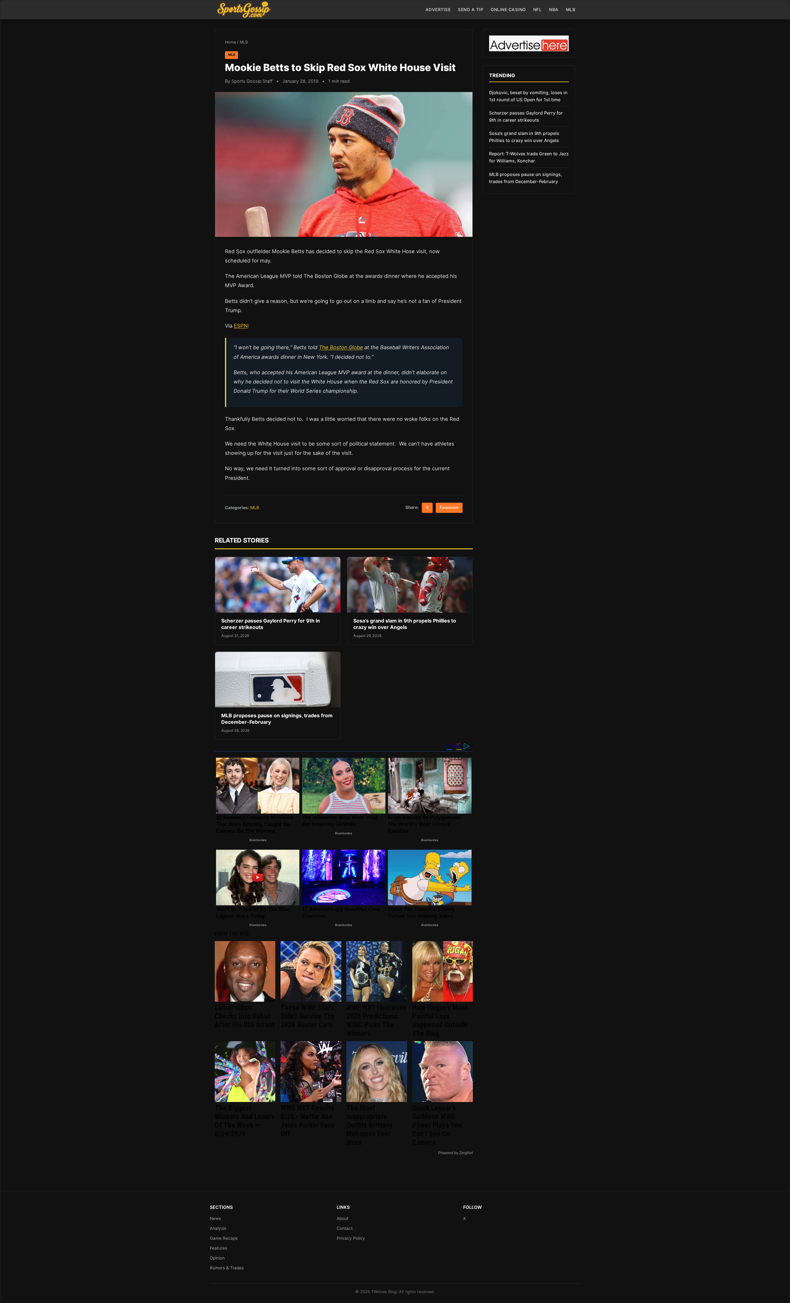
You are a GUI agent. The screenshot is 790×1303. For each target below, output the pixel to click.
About (342, 1218)
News (215, 1218)
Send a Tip (470, 9)
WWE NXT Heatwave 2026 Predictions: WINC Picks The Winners (376, 1020)
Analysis (218, 1228)
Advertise (438, 9)
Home (230, 42)
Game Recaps (224, 1238)
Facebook (449, 507)
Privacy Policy (351, 1238)
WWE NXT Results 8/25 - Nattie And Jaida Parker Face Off (308, 1121)
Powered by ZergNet (455, 1153)
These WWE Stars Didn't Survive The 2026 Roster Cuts (308, 1016)
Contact (345, 1228)
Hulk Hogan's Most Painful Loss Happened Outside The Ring (440, 1020)
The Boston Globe (341, 347)
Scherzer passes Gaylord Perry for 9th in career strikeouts (526, 116)
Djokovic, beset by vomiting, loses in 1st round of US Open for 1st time (528, 96)
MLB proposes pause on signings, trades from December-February (525, 178)
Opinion (217, 1257)
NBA (554, 9)
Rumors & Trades (227, 1267)
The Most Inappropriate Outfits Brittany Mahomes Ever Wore (369, 1125)
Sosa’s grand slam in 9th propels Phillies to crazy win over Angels (404, 624)
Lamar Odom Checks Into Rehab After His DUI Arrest (245, 1016)
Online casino (508, 9)
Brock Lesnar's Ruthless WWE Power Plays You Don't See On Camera (437, 1125)
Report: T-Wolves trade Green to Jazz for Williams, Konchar (529, 157)
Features (218, 1248)
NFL (537, 9)
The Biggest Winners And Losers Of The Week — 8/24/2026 (244, 1121)
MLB (571, 9)
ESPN (241, 326)
